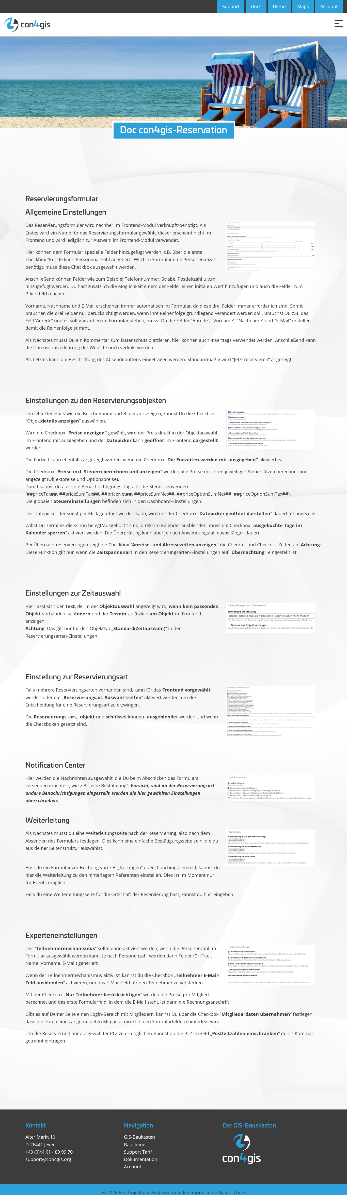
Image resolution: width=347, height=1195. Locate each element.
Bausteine (134, 1144)
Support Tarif (138, 1152)
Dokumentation (140, 1159)
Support (230, 6)
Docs (256, 6)
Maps (303, 6)
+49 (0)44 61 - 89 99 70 (49, 1152)
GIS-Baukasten (139, 1137)
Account (329, 6)
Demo (279, 6)
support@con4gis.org (48, 1159)
